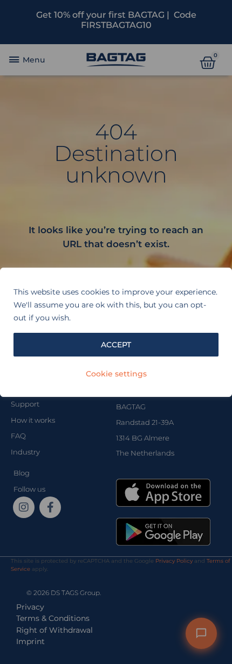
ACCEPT (116, 345)
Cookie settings (116, 374)
